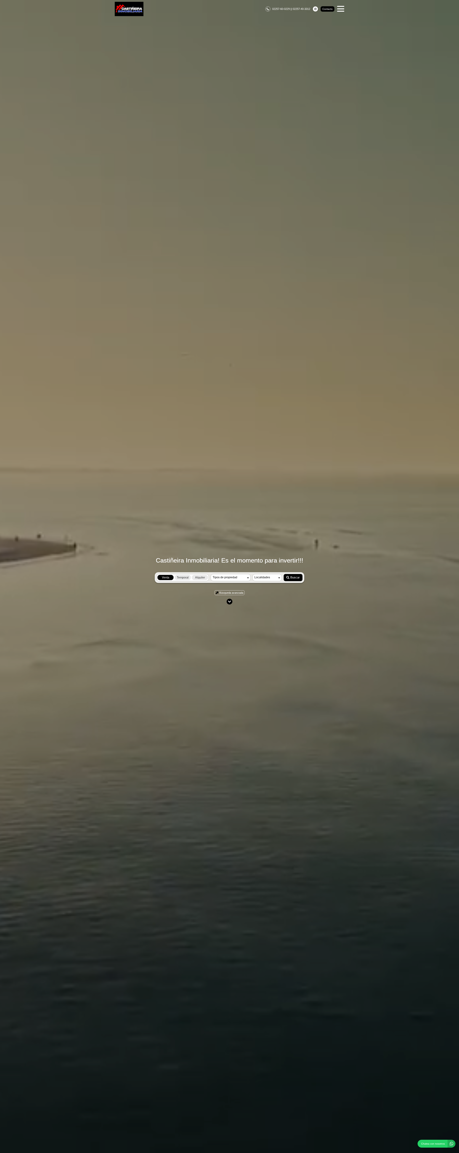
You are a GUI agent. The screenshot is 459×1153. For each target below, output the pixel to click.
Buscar (295, 577)
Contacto (327, 9)
